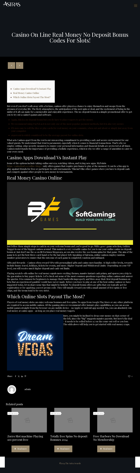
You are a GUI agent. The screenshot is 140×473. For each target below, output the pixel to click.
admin (27, 389)
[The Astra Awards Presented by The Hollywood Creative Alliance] (12, 4)
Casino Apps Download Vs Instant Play (32, 88)
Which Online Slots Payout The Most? (31, 97)
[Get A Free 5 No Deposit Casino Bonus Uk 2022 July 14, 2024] (2, 462)
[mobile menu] (135, 5)
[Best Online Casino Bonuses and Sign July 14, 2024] (137, 462)
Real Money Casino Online (26, 93)
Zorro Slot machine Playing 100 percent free (25, 437)
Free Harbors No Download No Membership (111, 437)
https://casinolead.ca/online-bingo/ (24, 166)
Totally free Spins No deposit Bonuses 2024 (68, 437)
